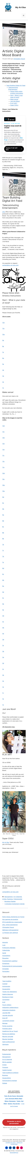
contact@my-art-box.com (10, 265)
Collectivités (6, 950)
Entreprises (5, 963)
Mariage (4, 1023)
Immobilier (5, 969)
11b (3, 461)
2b (3, 675)
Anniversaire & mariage (9, 1080)
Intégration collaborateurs (10, 1007)
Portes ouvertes (7, 1026)
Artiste (4, 899)
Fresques (5, 1067)
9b (3, 509)
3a (3, 376)
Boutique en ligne (7, 997)
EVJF (3, 1002)
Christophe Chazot (8, 927)
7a (3, 352)
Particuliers (5, 971)
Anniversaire (6, 986)
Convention (5, 999)
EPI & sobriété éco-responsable (12, 922)
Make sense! (14, 99)
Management (8, 896)
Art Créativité (17, 896)
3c (3, 645)
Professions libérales (8, 947)
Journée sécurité (7, 1015)
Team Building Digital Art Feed (15, 85)
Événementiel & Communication (12, 966)
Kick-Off (4, 1018)
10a (3, 334)
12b (3, 438)
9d (3, 497)
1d (3, 687)
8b (3, 532)
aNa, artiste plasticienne (10, 925)
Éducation (5, 958)
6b (3, 580)
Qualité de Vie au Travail (10, 1031)
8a (3, 346)
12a (3, 322)
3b (3, 651)
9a (3, 340)
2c (3, 669)
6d (3, 568)
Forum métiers (6, 1005)
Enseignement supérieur (9, 961)
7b (3, 556)
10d (3, 473)
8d (3, 521)
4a (3, 370)
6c (3, 574)
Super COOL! (14, 105)
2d (3, 663)
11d (3, 449)
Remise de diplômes (8, 1034)
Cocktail (4, 984)
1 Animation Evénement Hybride (14, 904)
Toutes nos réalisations (9, 991)
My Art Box (20, 7)
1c (3, 693)
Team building (6, 981)
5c (3, 598)
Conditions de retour (11, 1142)
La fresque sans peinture (10, 932)
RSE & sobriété (7, 1062)
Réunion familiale (7, 1039)
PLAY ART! (13, 103)
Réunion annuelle (7, 1036)
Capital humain (7, 1070)
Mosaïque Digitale (10, 901)
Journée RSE (6, 1013)
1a (3, 388)
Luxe (3, 945)
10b (3, 485)
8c (3, 526)
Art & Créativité (7, 1059)
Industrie (5, 942)
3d (3, 639)
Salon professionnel (8, 1042)
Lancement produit (8, 1020)
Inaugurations (6, 1078)
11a (3, 328)
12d (3, 426)
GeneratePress (14, 1152)
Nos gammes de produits (10, 919)
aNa (3, 212)
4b (3, 627)
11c (3, 455)
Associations (6, 955)
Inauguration (6, 989)
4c (3, 621)
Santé (4, 953)
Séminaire (5, 1044)
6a (3, 358)
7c (3, 550)
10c (3, 479)
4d (3, 616)
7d (3, 544)
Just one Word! (15, 101)
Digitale (4, 1083)
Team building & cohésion (10, 1072)
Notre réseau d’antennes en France (13, 917)
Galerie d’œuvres (7, 994)
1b (3, 699)
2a (3, 382)
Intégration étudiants (8, 1010)
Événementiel (18, 899)
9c (3, 503)
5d (3, 592)
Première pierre (7, 1028)
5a (3, 364)
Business (10, 899)
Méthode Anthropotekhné (10, 930)
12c (3, 432)
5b (3, 604)
